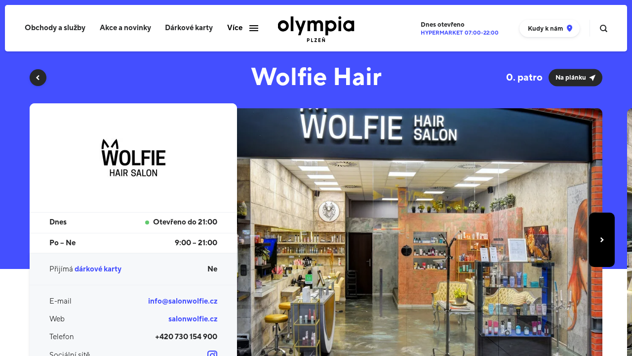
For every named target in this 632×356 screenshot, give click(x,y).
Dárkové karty (189, 28)
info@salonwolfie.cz (182, 301)
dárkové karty (98, 269)
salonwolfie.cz (192, 319)
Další (602, 240)
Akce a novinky (125, 28)
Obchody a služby (55, 28)
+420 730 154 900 (186, 337)
